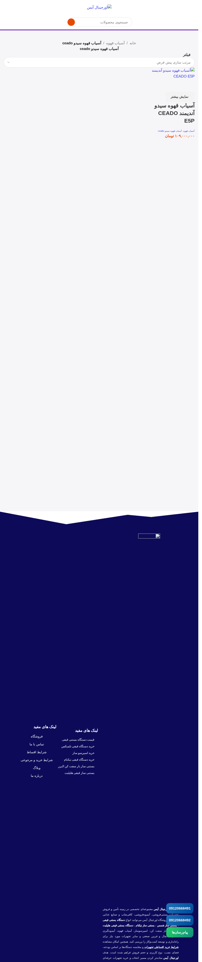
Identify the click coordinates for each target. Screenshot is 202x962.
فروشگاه (37, 736)
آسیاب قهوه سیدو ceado (170, 131)
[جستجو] (71, 22)
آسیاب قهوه (115, 43)
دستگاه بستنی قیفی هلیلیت (118, 925)
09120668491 (180, 908)
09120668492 (180, 920)
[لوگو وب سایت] (99, 7)
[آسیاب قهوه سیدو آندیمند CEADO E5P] (172, 73)
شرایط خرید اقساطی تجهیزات (161, 947)
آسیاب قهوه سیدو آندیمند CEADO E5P (174, 113)
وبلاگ (36, 768)
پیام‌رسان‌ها (180, 932)
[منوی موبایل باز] (192, 7)
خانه (133, 43)
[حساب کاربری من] (5, 7)
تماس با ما (37, 744)
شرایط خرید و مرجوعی (37, 760)
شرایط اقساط (37, 752)
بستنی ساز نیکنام (145, 925)
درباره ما (37, 776)
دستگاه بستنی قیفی (114, 919)
